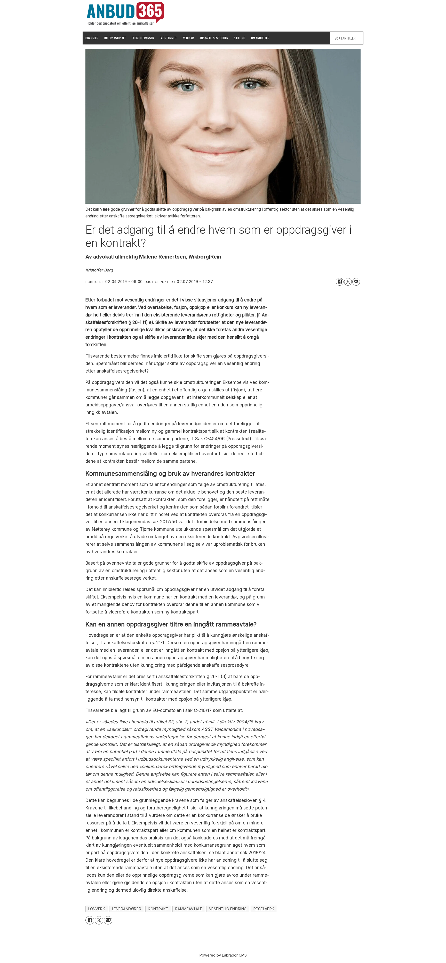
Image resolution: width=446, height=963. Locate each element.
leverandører (126, 909)
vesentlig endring (228, 909)
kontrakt (158, 909)
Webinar (188, 38)
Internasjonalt (115, 38)
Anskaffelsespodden (214, 38)
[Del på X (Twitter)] (348, 282)
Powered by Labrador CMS (223, 955)
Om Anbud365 (260, 38)
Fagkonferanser (143, 38)
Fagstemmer (168, 38)
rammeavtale (188, 909)
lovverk (96, 909)
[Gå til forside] (125, 13)
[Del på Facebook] (340, 282)
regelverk (263, 909)
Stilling (239, 38)
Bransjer (91, 38)
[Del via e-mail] (356, 282)
